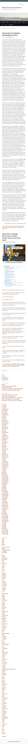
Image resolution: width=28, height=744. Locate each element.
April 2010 (4, 472)
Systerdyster (4, 397)
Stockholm (4, 706)
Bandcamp (4, 296)
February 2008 (5, 502)
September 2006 (5, 520)
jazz (17, 365)
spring (3, 704)
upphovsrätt (4, 718)
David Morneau (5, 593)
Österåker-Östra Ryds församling (8, 669)
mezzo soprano (5, 652)
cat (2, 571)
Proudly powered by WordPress (14, 741)
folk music (9, 365)
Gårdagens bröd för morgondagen (15, 397)
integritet (4, 628)
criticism (4, 589)
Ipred (3, 630)
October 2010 (4, 465)
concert (3, 586)
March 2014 (4, 446)
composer (15, 226)
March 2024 (4, 405)
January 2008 (4, 503)
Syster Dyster (4, 708)
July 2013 (4, 447)
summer (3, 707)
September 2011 (5, 457)
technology (4, 711)
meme (3, 647)
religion (3, 688)
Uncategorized (5, 717)
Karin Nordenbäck (5, 633)
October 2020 (4, 413)
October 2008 (4, 497)
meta (3, 649)
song (3, 700)
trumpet (3, 715)
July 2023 (4, 406)
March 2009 (4, 490)
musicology (11, 24)
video (3, 725)
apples (3, 548)
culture (23, 226)
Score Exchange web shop (7, 302)
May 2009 (4, 487)
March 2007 (4, 513)
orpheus (3, 667)
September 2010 (5, 466)
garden (3, 614)
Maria (3, 396)
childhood (4, 574)
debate (23, 22)
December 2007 (5, 505)
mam (13, 37)
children (3, 575)
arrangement (8, 363)
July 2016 (4, 434)
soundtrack (4, 703)
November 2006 (5, 517)
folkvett (3, 608)
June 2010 (4, 471)
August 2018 (4, 424)
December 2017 (5, 427)
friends (3, 612)
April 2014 (4, 444)
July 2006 (4, 523)
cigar (3, 580)
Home (3, 22)
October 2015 (4, 436)
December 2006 (5, 516)
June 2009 (4, 486)
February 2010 (5, 475)
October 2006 (4, 519)
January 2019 (4, 420)
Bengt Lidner (4, 559)
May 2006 (4, 525)
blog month (4, 563)
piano (3, 675)
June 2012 (4, 451)
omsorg (3, 666)
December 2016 (5, 432)
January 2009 (4, 493)
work (18, 366)
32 (2, 545)
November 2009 (5, 479)
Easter (3, 601)
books (3, 566)
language (4, 637)
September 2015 (5, 438)
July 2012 (4, 450)
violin (3, 726)
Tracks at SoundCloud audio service (9, 317)
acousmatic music (6, 547)
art (10, 22)
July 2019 (4, 416)
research (4, 689)
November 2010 (5, 464)
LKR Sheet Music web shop (7, 313)
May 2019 (4, 417)
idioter (3, 625)
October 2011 (4, 455)
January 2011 (4, 461)
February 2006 (5, 530)
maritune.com (4, 346)
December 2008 (5, 494)
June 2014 (4, 443)
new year (4, 665)
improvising (14, 365)
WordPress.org (5, 379)
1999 (3, 540)
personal (4, 673)
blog (3, 562)
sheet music (14, 366)
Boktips (3, 384)
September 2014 (5, 442)
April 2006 (4, 527)
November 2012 (5, 449)
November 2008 (5, 495)
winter (3, 730)
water (3, 729)
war (3, 728)
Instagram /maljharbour (6, 336)
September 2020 (5, 414)
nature (3, 660)
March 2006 (4, 528)
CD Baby (4, 299)
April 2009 (4, 488)
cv (6, 365)
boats (3, 564)
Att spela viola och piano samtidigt (9, 386)
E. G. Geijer (4, 600)
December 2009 (5, 477)
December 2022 (5, 409)
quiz (3, 685)
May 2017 (4, 429)
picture (3, 677)
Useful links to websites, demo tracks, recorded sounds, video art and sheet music (11, 237)
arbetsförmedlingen (6, 549)
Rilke (3, 691)
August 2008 (4, 498)
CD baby (4, 573)
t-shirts (3, 710)
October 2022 (4, 410)
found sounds (5, 611)
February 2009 (5, 491)
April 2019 (4, 418)
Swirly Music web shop (6, 307)
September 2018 (5, 423)
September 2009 (5, 482)
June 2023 (4, 407)
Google (3, 619)
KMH (3, 634)
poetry (19, 22)
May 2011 (4, 458)
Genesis (3, 617)
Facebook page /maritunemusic (8, 292)
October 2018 (4, 421)
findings (3, 604)
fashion (3, 603)
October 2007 (4, 506)
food (6, 24)
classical (11, 226)
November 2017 (5, 428)
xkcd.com (4, 733)
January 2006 (4, 531)
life (2, 24)
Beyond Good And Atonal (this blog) (9, 360)
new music (10, 366)
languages (4, 638)
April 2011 (4, 460)
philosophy (4, 674)
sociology (4, 699)
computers (4, 585)
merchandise (4, 648)
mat (3, 645)
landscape (4, 636)
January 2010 (4, 476)
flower (3, 606)
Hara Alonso (4, 621)
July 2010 (4, 469)
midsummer (4, 654)
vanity (3, 719)
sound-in (4, 702)
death (3, 595)
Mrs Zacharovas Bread (13, 394)
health (3, 622)
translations (4, 713)
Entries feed (4, 377)
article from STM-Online (6, 350)
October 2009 (4, 480)
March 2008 (4, 501)
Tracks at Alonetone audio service (8, 328)
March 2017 (4, 431)
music (8, 22)
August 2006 (4, 521)
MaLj (14, 242)
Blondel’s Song (5, 355)
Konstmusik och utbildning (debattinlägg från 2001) (11, 34)
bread (3, 567)
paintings (4, 670)
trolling (3, 714)
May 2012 (4, 453)
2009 (3, 541)
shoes (3, 695)
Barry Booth (4, 558)
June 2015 (4, 440)
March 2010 (4, 473)
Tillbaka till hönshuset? (7, 387)
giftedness (4, 618)
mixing (3, 366)
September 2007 (5, 508)
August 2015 (4, 439)
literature (14, 22)
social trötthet (5, 697)
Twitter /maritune (5, 340)
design (3, 597)
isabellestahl (4, 394)
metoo (3, 651)
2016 (3, 542)
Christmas (4, 577)
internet (3, 629)
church (3, 578)
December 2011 (5, 454)
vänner (3, 721)
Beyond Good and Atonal (11, 7)
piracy (3, 678)
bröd (3, 569)
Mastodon (4, 736)
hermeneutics (5, 623)
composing (19, 226)
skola (6, 228)
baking (3, 556)
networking (4, 662)
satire (3, 692)
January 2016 (4, 435)
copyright (4, 365)
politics (3, 681)
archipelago (4, 551)
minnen (12, 227)
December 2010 (5, 462)
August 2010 (4, 468)
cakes (3, 570)
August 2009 (4, 483)
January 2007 (4, 514)
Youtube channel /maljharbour (7, 322)
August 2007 (4, 509)
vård (3, 722)
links (3, 641)
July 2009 (4, 484)
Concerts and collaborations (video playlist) (11, 390)
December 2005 (5, 532)
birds (3, 560)
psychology (4, 684)
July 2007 (4, 510)
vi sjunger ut (4, 724)
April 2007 (4, 512)
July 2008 (4, 499)
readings (4, 686)
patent (3, 671)
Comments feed (5, 378)
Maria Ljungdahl (8, 227)
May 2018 (4, 425)
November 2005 (5, 534)
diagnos (3, 599)
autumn (3, 555)
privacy (3, 682)
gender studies (5, 615)
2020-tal (3, 544)
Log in (3, 375)
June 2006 (4, 524)
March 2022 (4, 412)
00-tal (7, 226)
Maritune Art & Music (6, 290)
